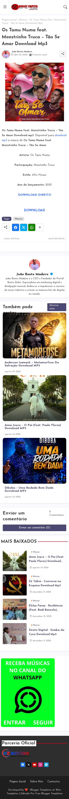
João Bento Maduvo (32, 274)
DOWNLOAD (34, 210)
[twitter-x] (28, 764)
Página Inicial (17, 781)
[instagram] (40, 764)
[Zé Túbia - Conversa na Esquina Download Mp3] (15, 584)
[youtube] (34, 764)
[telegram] (46, 764)
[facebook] (22, 764)
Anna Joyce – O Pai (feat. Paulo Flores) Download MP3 (33, 427)
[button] (65, 7)
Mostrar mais (54, 307)
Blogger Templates (41, 790)
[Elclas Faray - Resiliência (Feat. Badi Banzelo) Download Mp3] (15, 609)
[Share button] (39, 227)
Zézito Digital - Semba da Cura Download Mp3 (46, 632)
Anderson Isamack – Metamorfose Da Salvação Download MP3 (32, 364)
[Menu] (5, 7)
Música (23, 20)
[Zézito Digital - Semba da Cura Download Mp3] (15, 633)
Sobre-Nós (36, 781)
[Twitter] (23, 227)
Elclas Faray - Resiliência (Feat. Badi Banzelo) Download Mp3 (46, 608)
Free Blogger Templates (49, 793)
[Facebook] (15, 227)
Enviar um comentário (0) (34, 527)
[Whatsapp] (31, 227)
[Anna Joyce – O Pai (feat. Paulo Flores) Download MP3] (15, 560)
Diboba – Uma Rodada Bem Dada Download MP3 (29, 489)
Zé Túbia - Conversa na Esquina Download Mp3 (45, 583)
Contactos (53, 781)
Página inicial (9, 20)
